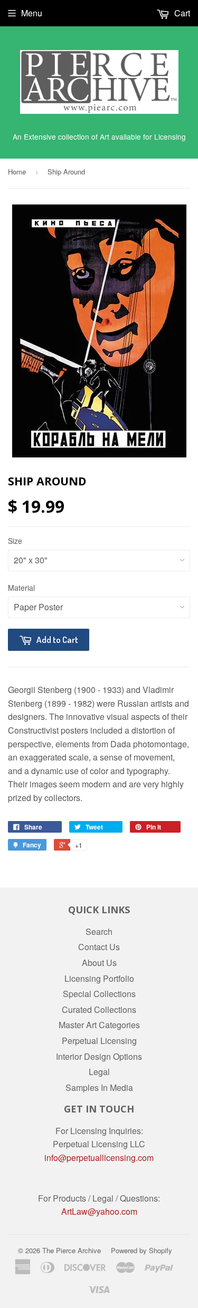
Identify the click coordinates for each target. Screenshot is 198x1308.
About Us (99, 962)
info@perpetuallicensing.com (99, 1157)
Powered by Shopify (141, 1250)
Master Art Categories (99, 1025)
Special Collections (99, 994)
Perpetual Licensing (99, 1040)
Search (99, 931)
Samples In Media (99, 1087)
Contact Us (99, 947)
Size (15, 540)
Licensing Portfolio (99, 978)
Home (17, 172)
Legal (99, 1072)
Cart (181, 13)
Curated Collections (99, 1009)
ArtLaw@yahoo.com (99, 1211)
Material (21, 587)
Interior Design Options (99, 1056)
